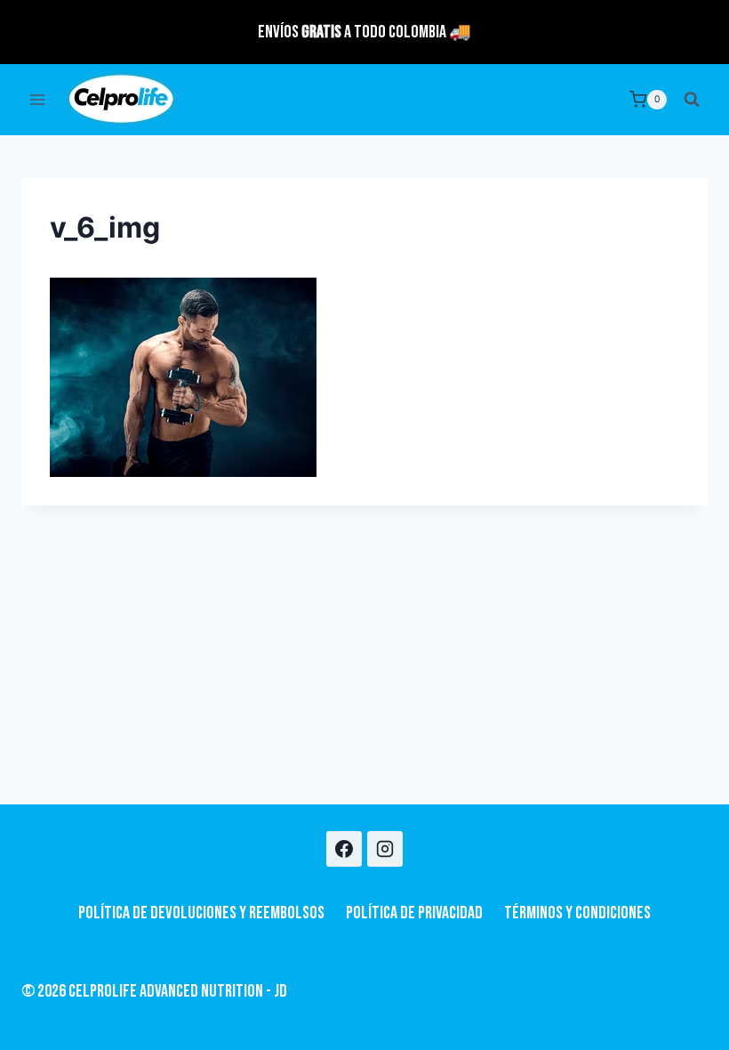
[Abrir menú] (37, 99)
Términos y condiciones (577, 913)
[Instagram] (385, 849)
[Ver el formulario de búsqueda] (692, 100)
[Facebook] (344, 849)
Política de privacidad (414, 913)
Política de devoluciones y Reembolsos (201, 913)
